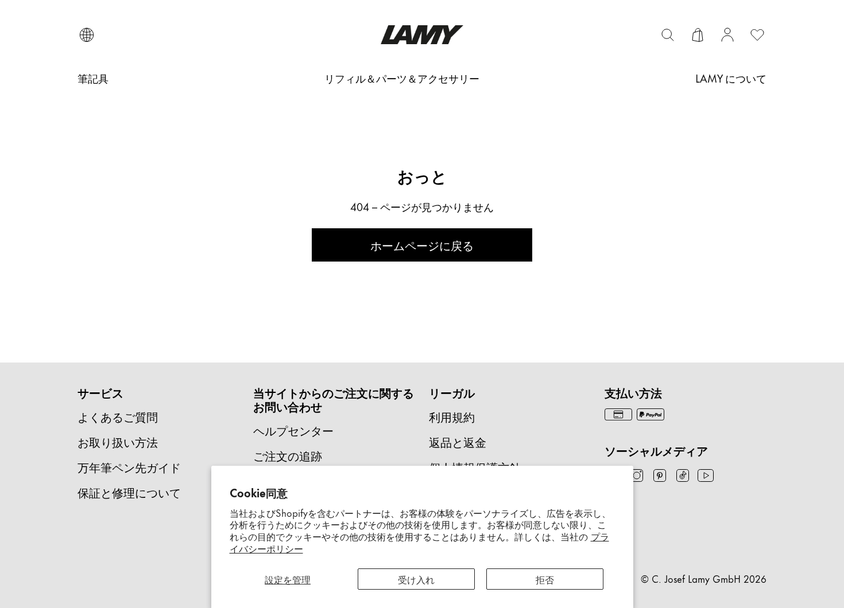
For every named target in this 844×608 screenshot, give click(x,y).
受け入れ (416, 578)
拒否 (545, 578)
